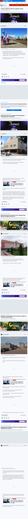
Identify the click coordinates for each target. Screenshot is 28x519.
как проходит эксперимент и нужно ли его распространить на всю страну (17, 184)
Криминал (4, 514)
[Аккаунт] (26, 1)
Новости (2, 314)
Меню (1, 1)
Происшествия (4, 425)
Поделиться (25, 233)
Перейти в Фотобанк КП (12, 49)
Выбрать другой (5, 5)
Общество (2, 102)
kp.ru (25, 74)
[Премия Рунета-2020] (11, 1)
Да (1, 5)
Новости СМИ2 (3, 82)
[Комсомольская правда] (7, 1)
